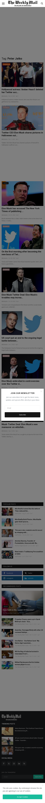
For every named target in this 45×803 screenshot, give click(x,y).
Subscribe (22, 415)
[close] (43, 785)
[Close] (41, 391)
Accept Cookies (22, 797)
